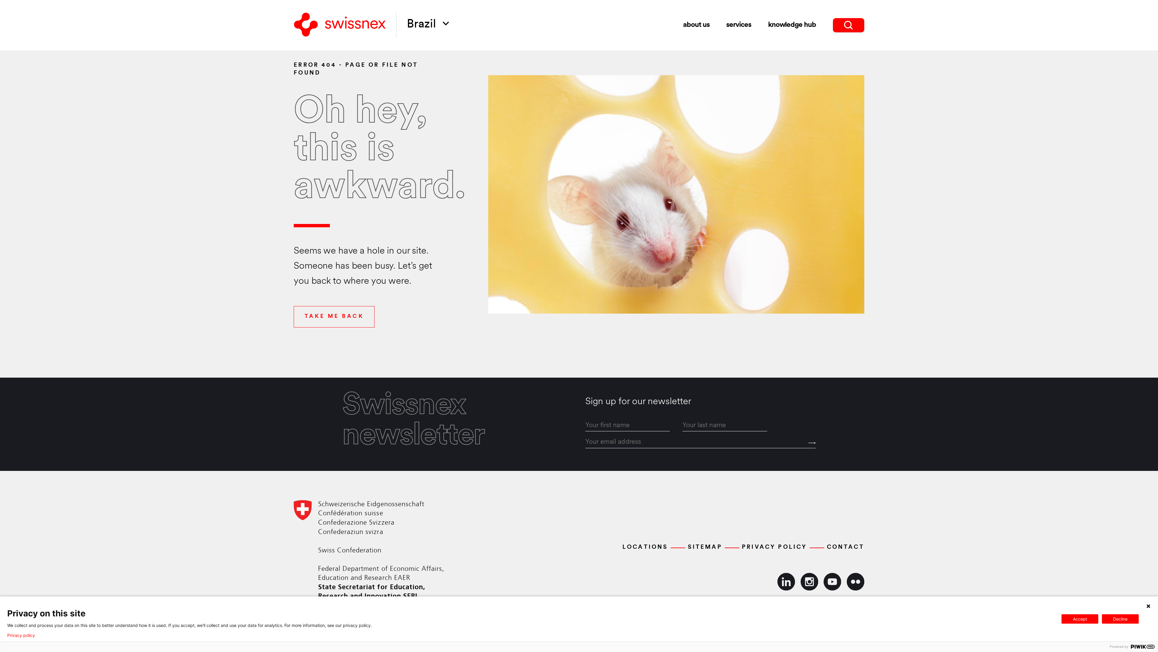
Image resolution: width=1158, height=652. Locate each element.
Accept (1080, 619)
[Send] (812, 443)
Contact (845, 547)
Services (738, 25)
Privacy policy (21, 635)
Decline (1120, 619)
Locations (645, 547)
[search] (848, 25)
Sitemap (705, 547)
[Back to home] (340, 25)
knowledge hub (792, 25)
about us (696, 25)
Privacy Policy (774, 547)
